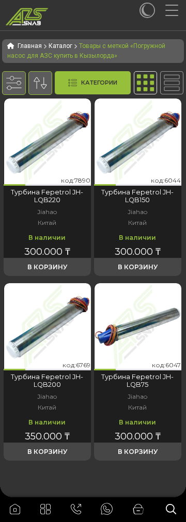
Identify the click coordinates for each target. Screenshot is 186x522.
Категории (99, 82)
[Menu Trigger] (175, 10)
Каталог (60, 46)
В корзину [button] (47, 267)
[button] (14, 185)
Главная (30, 46)
